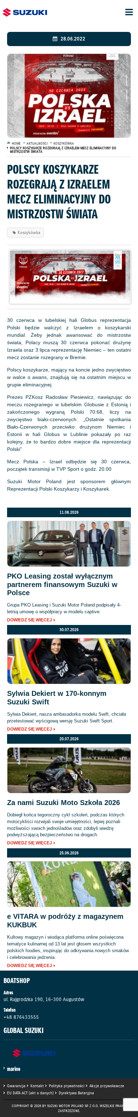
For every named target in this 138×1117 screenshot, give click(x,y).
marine (13, 1068)
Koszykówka (29, 232)
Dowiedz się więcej (29, 620)
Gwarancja (16, 1085)
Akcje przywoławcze (107, 1085)
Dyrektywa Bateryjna (76, 1092)
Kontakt (37, 1085)
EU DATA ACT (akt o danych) (30, 1092)
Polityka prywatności (67, 1085)
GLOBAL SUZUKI (24, 1030)
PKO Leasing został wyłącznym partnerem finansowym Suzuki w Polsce (62, 584)
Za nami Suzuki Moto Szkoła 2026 (63, 802)
